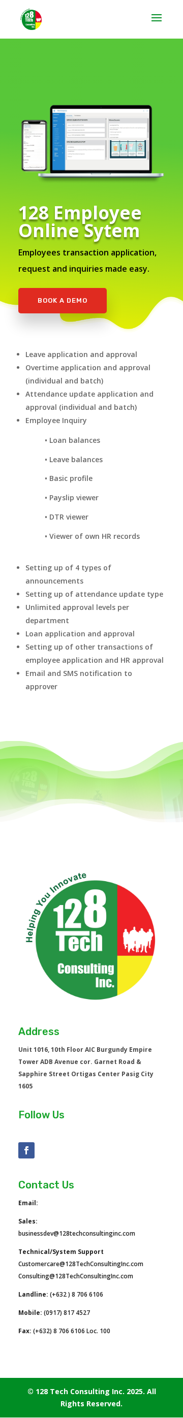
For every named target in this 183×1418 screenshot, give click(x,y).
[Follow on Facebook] (26, 1150)
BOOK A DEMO (62, 300)
